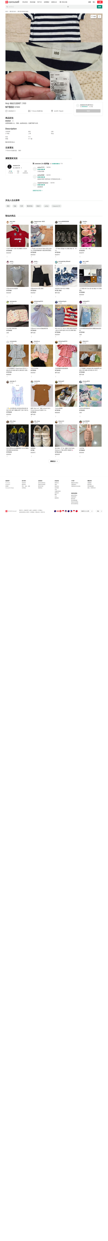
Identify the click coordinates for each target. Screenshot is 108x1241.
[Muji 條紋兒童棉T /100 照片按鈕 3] (54, 85)
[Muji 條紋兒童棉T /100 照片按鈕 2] (54, 56)
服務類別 (57, 498)
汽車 (56, 489)
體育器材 (73, 498)
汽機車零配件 (58, 491)
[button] (21, 168)
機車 (56, 494)
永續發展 (35, 510)
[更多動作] (99, 16)
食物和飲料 (73, 497)
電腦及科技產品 (74, 482)
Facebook (7, 482)
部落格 (6, 486)
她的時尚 (24, 484)
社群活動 (57, 487)
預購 (56, 484)
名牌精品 (24, 487)
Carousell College (9, 487)
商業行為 (43, 512)
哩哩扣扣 (57, 482)
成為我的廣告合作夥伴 (24, 512)
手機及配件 (73, 484)
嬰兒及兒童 (40, 486)
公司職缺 (40, 510)
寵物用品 (40, 487)
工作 (56, 496)
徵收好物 (57, 486)
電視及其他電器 (41, 484)
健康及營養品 (74, 495)
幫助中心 (21, 510)
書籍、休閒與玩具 (91, 487)
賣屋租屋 (57, 493)
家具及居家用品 (41, 482)
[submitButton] (99, 6)
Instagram (7, 484)
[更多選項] (7, 257)
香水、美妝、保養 (26, 486)
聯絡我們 (26, 510)
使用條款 (32, 512)
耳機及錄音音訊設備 (75, 486)
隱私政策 (38, 512)
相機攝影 (89, 482)
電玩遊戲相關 (74, 500)
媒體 (30, 510)
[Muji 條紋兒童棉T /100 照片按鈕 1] (54, 27)
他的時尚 (24, 482)
